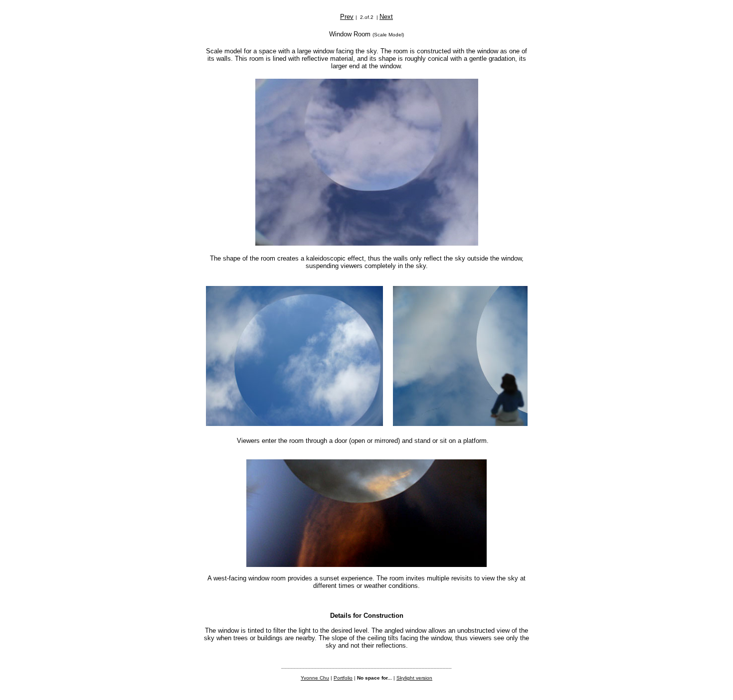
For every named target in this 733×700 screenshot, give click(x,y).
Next (386, 16)
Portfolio (343, 678)
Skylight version (414, 678)
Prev (347, 16)
